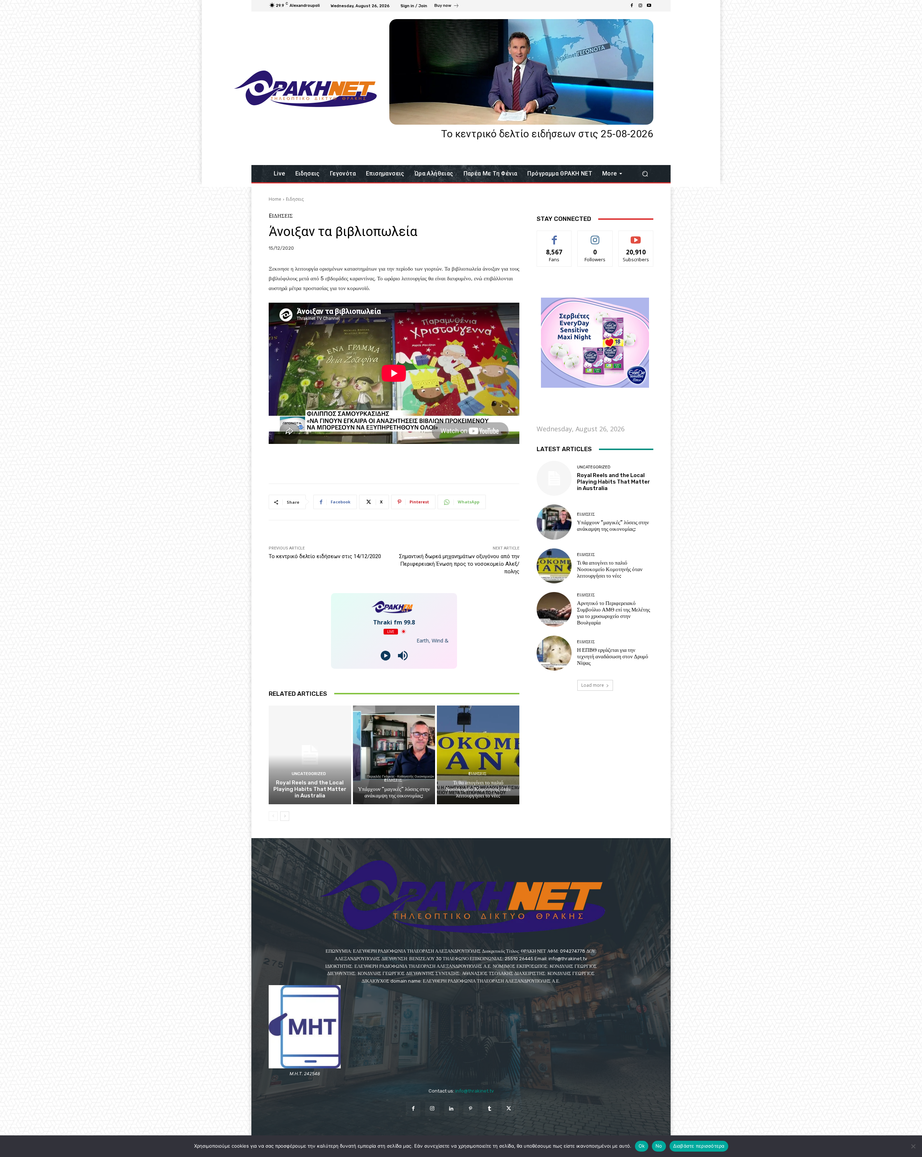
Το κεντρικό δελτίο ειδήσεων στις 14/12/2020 (325, 556)
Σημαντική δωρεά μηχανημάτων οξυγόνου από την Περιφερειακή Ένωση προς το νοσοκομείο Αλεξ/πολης (459, 564)
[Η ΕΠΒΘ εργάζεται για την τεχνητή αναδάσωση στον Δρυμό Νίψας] (554, 653)
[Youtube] (649, 5)
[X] (509, 1109)
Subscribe (636, 236)
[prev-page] (273, 816)
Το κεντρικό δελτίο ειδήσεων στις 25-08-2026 (547, 134)
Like (554, 236)
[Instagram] (640, 5)
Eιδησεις (295, 199)
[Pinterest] (471, 1109)
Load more (592, 685)
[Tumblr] (490, 1109)
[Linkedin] (451, 1109)
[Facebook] (631, 5)
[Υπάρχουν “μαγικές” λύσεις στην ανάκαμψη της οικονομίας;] (394, 755)
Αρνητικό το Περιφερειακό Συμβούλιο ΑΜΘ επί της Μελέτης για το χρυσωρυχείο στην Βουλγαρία (613, 613)
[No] (913, 1146)
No (658, 1146)
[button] (644, 173)
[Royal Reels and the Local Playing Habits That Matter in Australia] (310, 755)
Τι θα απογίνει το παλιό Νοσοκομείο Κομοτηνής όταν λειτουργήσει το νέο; (478, 789)
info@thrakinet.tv (474, 1091)
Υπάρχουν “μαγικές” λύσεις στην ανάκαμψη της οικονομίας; (394, 792)
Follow (595, 236)
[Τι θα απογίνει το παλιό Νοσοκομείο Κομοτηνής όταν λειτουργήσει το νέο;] (478, 755)
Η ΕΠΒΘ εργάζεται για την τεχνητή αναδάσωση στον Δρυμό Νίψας (612, 656)
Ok (642, 1146)
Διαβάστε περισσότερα (699, 1146)
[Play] (385, 656)
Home (275, 199)
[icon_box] (446, 6)
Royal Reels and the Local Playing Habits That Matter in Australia (309, 789)
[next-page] (284, 816)
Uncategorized (309, 774)
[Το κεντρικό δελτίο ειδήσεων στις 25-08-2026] (521, 72)
